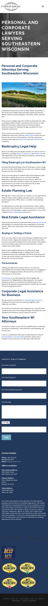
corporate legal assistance (33, 300)
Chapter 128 (38, 154)
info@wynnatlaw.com (13, 462)
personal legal (25, 139)
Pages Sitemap (29, 601)
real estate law (41, 222)
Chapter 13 (27, 154)
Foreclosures (6, 278)
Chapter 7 (19, 154)
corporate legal (38, 139)
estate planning (18, 212)
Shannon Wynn (29, 135)
